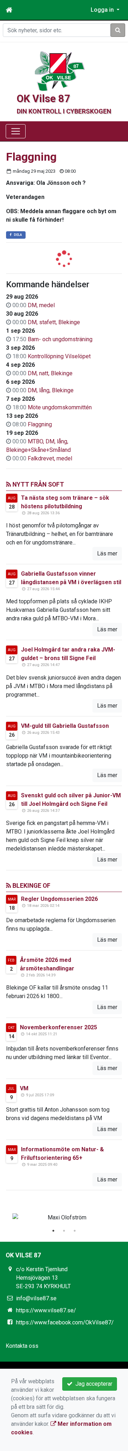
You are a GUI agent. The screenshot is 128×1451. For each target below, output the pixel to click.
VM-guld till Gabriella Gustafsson (65, 725)
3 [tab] (74, 1230)
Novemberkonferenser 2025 (58, 1027)
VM (24, 1088)
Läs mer (107, 553)
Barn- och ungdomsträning (60, 339)
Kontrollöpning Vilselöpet (59, 356)
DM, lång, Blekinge (51, 390)
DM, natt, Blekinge (50, 373)
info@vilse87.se (36, 1298)
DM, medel (41, 305)
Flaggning (40, 424)
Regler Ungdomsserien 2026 (59, 899)
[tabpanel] (64, 1217)
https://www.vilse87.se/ (46, 1310)
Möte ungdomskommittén (60, 407)
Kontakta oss (22, 1345)
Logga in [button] (103, 9)
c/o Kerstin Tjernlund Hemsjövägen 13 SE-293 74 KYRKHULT (43, 1278)
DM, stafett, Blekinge (54, 322)
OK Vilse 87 (43, 99)
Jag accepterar (92, 1383)
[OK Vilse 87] (60, 70)
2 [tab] (64, 1230)
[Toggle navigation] (16, 131)
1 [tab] (53, 1230)
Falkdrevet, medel (50, 458)
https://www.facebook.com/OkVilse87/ (65, 1322)
